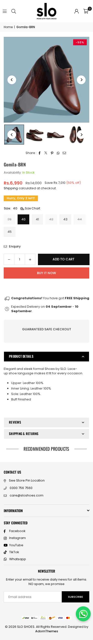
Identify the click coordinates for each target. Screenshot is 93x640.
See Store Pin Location (27, 480)
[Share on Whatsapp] (58, 153)
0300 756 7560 (21, 488)
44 (79, 219)
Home (8, 27)
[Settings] (76, 11)
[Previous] (11, 79)
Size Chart (32, 208)
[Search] (13, 11)
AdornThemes (46, 631)
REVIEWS (15, 422)
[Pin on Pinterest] (52, 153)
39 (9, 219)
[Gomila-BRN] (35, 135)
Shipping (11, 188)
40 (23, 219)
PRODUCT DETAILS (21, 356)
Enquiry (14, 246)
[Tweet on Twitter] (46, 153)
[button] (86, 11)
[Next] (81, 79)
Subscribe (75, 597)
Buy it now (46, 273)
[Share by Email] (64, 153)
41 (37, 219)
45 (9, 231)
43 (65, 219)
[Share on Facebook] (40, 153)
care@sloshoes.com (26, 495)
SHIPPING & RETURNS (24, 433)
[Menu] (4, 11)
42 (51, 219)
